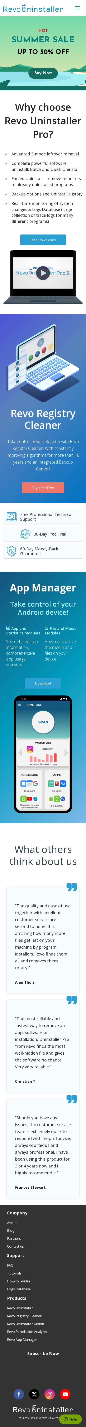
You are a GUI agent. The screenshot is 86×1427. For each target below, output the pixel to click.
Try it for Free (43, 487)
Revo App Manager (22, 1339)
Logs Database (19, 1289)
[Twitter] (34, 1394)
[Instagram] (49, 1394)
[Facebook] (19, 1394)
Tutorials (14, 1273)
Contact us (15, 1246)
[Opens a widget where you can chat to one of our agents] (70, 1419)
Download (43, 683)
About (12, 1222)
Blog (10, 1230)
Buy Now (43, 73)
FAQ (10, 1265)
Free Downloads (43, 240)
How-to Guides (18, 1281)
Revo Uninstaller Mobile (26, 1324)
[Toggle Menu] (77, 8)
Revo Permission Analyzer (27, 1331)
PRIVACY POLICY (57, 1418)
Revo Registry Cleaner (24, 1316)
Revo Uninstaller (20, 1308)
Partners (14, 1238)
